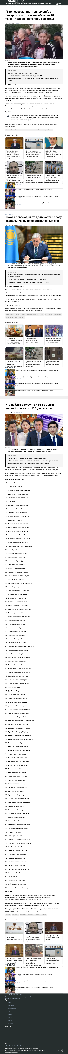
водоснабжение (48, 130)
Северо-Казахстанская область (19, 130)
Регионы (8, 5)
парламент (15, 914)
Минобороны (57, 314)
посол (41, 314)
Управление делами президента (15, 317)
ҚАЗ (59, 3)
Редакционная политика (14, 1040)
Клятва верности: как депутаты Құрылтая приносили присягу (27, 458)
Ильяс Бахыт (11, 23)
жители (32, 130)
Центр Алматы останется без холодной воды (22, 73)
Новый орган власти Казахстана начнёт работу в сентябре (27, 279)
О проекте (10, 1028)
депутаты (30, 914)
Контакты (10, 1037)
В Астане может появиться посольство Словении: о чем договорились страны (33, 461)
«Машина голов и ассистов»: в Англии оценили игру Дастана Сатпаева (34, 203)
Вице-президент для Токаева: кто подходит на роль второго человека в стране (36, 196)
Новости (8, 3)
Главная (7, 9)
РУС (59, 5)
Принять (59, 1050)
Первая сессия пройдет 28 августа (36, 905)
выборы (8, 914)
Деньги (34, 3)
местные (30, 66)
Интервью (15, 5)
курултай (37, 914)
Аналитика (41, 3)
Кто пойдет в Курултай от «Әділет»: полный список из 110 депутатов (33, 189)
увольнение (48, 314)
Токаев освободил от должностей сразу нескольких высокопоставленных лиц (36, 182)
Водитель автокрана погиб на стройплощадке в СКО (25, 76)
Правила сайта (11, 1031)
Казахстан (23, 914)
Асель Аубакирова (12, 225)
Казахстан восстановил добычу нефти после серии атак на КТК (28, 463)
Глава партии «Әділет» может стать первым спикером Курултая (28, 282)
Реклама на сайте (12, 1034)
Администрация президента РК (29, 314)
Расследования (26, 3)
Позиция (48, 3)
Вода (7, 130)
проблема (39, 130)
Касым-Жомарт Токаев (12, 314)
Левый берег (16, 3)
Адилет (44, 914)
